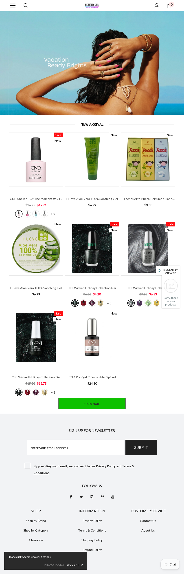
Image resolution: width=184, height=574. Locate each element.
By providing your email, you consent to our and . (84, 469)
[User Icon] (157, 5)
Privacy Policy (106, 466)
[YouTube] (113, 497)
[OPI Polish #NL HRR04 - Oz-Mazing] (100, 303)
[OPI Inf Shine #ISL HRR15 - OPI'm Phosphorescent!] (148, 303)
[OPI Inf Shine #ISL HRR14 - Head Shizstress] (139, 303)
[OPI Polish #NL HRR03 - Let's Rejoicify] (92, 303)
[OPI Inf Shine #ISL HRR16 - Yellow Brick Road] (156, 303)
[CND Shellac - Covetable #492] (27, 214)
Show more (92, 404)
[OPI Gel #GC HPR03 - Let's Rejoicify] (36, 392)
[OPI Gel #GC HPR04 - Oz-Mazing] (44, 392)
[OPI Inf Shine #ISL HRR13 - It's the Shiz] (131, 303)
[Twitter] (81, 497)
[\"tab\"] (36, 175)
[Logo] (92, 5)
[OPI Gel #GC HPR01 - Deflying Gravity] (18, 392)
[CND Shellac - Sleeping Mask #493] (36, 214)
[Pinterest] (102, 497)
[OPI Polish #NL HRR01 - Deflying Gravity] (75, 303)
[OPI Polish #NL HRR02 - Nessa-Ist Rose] (83, 303)
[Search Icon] (26, 5)
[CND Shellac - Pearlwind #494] (44, 214)
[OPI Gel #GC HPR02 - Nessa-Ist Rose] (27, 392)
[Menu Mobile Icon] (12, 5)
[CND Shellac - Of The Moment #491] (18, 214)
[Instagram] (92, 497)
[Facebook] (71, 497)
